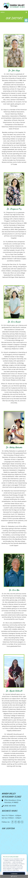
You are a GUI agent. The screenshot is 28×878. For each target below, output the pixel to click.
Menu (3, 12)
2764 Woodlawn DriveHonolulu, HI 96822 (12, 801)
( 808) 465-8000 (10, 806)
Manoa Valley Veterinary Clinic (11, 795)
